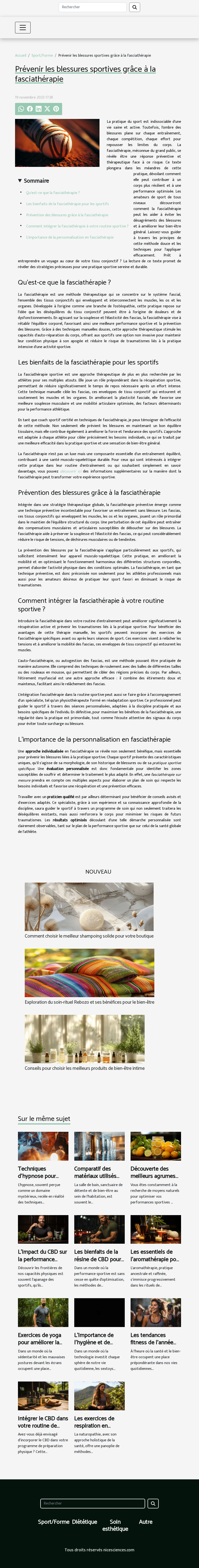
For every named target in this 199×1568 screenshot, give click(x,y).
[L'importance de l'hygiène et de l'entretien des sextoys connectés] (99, 1312)
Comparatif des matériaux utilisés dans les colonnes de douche (96, 1180)
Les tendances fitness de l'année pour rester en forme (156, 1343)
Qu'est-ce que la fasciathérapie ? (53, 193)
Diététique (84, 1522)
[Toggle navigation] (23, 27)
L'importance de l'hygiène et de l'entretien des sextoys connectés (97, 1346)
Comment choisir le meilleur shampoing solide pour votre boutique (89, 936)
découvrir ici (70, 471)
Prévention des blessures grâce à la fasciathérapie (67, 215)
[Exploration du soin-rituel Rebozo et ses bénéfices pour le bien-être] (89, 973)
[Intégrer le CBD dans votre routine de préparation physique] (43, 1395)
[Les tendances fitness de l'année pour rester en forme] (156, 1312)
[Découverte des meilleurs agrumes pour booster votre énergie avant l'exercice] (156, 1146)
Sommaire (36, 181)
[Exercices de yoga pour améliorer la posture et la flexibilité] (43, 1312)
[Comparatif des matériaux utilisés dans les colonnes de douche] (99, 1146)
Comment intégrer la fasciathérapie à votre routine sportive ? (77, 226)
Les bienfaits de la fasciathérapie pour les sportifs (67, 204)
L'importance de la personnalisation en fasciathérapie (70, 237)
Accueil (20, 55)
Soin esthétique (115, 1525)
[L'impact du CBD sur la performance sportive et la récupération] (43, 1229)
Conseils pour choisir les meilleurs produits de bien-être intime (85, 1068)
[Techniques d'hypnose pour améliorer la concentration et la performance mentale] (43, 1146)
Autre (145, 1522)
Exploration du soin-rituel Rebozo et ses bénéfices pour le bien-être (89, 1002)
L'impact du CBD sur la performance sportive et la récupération (42, 1263)
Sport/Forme (42, 55)
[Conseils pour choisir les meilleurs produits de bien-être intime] (85, 1039)
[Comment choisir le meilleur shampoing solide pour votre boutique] (89, 906)
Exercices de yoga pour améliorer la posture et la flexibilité (39, 1346)
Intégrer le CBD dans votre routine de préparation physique (43, 1429)
